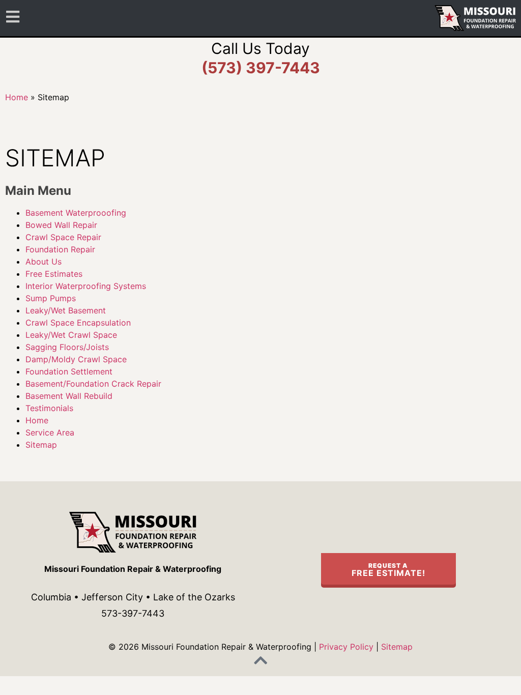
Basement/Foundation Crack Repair (93, 384)
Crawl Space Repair (63, 237)
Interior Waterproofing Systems (85, 286)
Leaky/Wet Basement (65, 310)
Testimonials (49, 408)
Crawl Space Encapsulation (78, 322)
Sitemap (41, 445)
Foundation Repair (60, 249)
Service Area (49, 432)
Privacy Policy (346, 647)
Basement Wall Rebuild (68, 396)
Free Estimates (53, 274)
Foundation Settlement (68, 371)
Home (16, 97)
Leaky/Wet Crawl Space (71, 335)
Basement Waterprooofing (75, 213)
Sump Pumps (50, 298)
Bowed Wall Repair (61, 225)
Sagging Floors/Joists (67, 347)
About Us (43, 261)
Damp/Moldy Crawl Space (76, 359)
